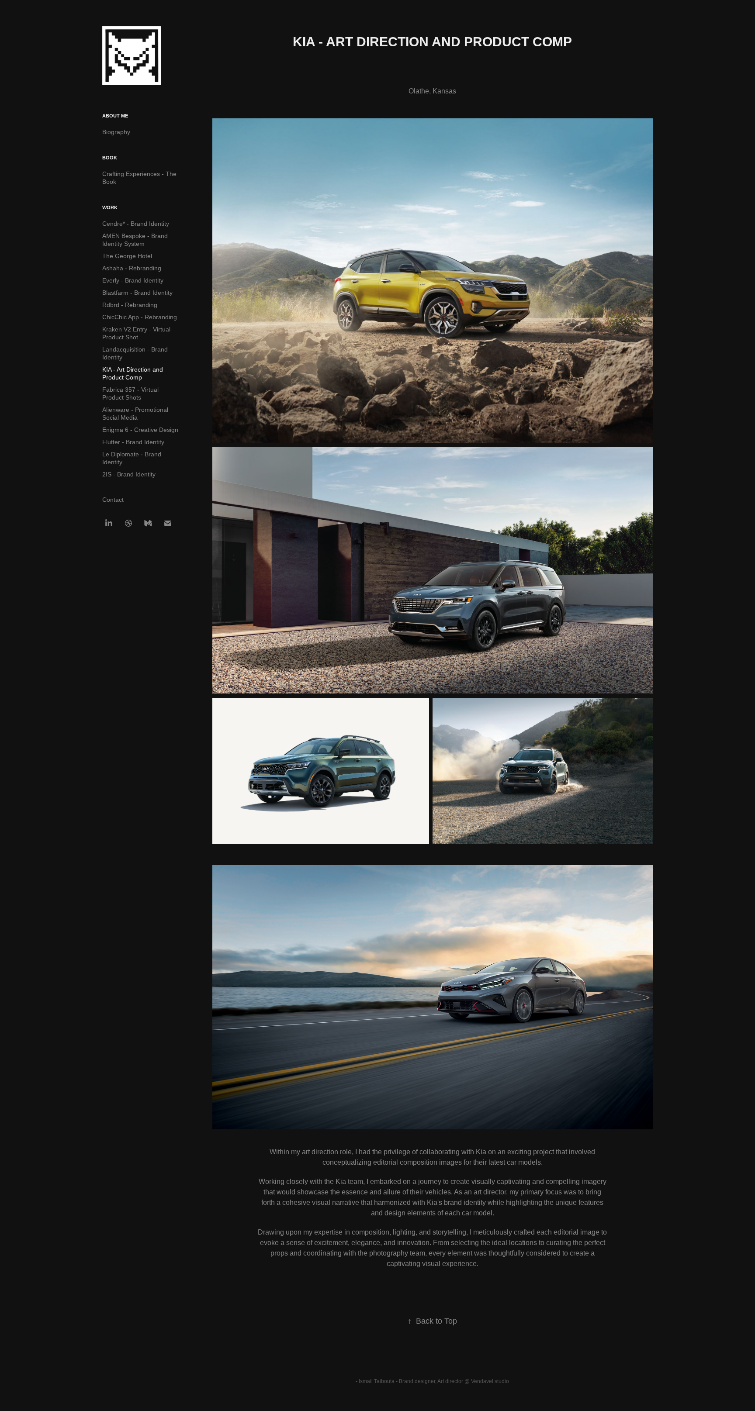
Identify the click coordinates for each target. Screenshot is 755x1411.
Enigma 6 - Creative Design (140, 429)
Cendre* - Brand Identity (135, 223)
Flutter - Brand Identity (133, 441)
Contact (113, 499)
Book (109, 157)
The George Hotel (127, 255)
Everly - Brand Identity (132, 280)
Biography (116, 131)
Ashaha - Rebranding (131, 268)
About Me (115, 115)
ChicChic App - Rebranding (139, 317)
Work (110, 207)
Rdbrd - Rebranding (129, 304)
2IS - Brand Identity (129, 474)
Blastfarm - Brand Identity (137, 292)
